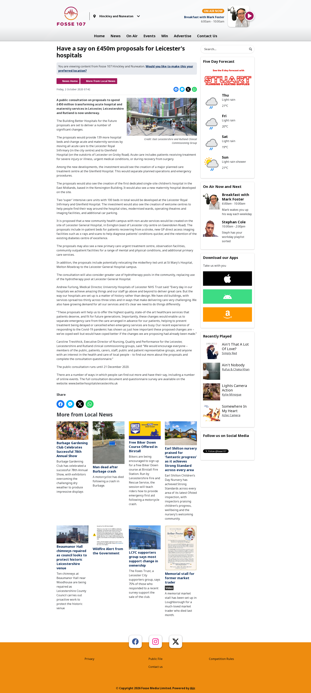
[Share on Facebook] (176, 89)
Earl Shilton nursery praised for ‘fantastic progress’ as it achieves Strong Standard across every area (181, 459)
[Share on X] (188, 89)
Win (164, 35)
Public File (155, 659)
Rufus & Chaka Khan (235, 369)
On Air (132, 35)
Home (99, 35)
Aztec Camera (231, 415)
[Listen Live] (249, 16)
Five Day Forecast (219, 61)
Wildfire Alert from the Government (108, 551)
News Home (70, 81)
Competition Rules (221, 659)
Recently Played (217, 336)
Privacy (89, 659)
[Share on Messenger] (182, 89)
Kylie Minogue (231, 394)
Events (149, 35)
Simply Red (229, 353)
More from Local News (100, 81)
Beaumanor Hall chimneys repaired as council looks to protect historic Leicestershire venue (72, 557)
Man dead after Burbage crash (105, 469)
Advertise (182, 35)
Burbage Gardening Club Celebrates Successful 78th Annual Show (72, 449)
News (116, 35)
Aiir (192, 688)
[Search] (250, 49)
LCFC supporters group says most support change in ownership (143, 558)
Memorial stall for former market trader (179, 577)
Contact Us (207, 35)
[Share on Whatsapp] (194, 89)
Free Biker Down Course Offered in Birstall (143, 446)
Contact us (155, 667)
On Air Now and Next (222, 186)
